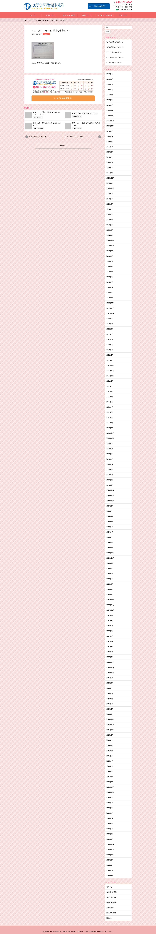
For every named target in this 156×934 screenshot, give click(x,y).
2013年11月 (110, 849)
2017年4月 (109, 641)
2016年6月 (109, 688)
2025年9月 (109, 131)
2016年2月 (109, 709)
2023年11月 (110, 245)
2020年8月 (109, 448)
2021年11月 (110, 370)
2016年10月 (110, 672)
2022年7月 (109, 329)
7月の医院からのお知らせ (114, 52)
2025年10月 (110, 126)
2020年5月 (109, 464)
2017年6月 (109, 631)
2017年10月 (110, 610)
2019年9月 (109, 506)
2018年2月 (109, 589)
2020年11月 (110, 433)
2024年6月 (109, 209)
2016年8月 (109, 678)
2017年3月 (109, 646)
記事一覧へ (63, 145)
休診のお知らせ (111, 902)
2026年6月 (109, 84)
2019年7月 (109, 516)
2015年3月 (109, 766)
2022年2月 (109, 355)
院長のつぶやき (111, 913)
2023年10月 (110, 251)
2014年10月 (110, 792)
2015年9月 (109, 735)
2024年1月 (109, 235)
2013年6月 (109, 870)
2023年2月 (109, 292)
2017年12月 (110, 599)
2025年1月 (109, 173)
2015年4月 (109, 761)
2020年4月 (109, 469)
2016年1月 (109, 714)
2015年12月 (110, 719)
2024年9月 (109, 193)
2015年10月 (110, 730)
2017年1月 (109, 657)
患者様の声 (46, 34)
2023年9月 (109, 256)
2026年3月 (109, 100)
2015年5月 (109, 756)
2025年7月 (109, 141)
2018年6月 (109, 579)
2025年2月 (109, 167)
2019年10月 (110, 501)
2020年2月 (109, 480)
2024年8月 (109, 199)
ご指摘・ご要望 (111, 892)
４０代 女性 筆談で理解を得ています (85, 113)
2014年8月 (109, 803)
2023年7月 (109, 266)
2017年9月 (109, 615)
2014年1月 (109, 839)
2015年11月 (110, 724)
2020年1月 (109, 485)
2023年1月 (109, 298)
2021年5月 (109, 402)
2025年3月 (109, 162)
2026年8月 (109, 74)
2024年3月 (109, 225)
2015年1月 (109, 777)
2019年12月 (110, 490)
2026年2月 (109, 105)
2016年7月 (109, 683)
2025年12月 (110, 115)
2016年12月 (110, 662)
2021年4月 (109, 407)
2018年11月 (110, 558)
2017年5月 (109, 636)
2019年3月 (109, 537)
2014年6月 (109, 813)
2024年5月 (109, 214)
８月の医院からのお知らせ (115, 47)
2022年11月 (110, 308)
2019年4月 (109, 532)
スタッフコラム (111, 897)
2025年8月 (109, 136)
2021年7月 (109, 391)
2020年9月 (109, 443)
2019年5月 (109, 527)
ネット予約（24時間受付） (98, 6)
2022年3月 (109, 350)
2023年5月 (109, 277)
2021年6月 (109, 396)
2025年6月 (109, 147)
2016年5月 (109, 693)
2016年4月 (109, 698)
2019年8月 (109, 511)
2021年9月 (109, 381)
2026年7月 (109, 79)
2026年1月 (109, 110)
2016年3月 (109, 704)
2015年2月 (109, 771)
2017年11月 (110, 605)
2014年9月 (109, 797)
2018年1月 (109, 594)
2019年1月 (109, 547)
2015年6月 (109, 751)
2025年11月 (110, 121)
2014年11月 (110, 787)
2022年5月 (109, 339)
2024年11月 (110, 183)
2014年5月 (109, 818)
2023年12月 (110, 240)
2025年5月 (109, 152)
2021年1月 (109, 422)
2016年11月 (110, 667)
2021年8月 (109, 386)
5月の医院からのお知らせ (114, 63)
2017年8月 (109, 620)
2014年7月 (109, 808)
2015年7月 (109, 745)
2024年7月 (109, 204)
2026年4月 (109, 94)
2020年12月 (110, 428)
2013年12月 (110, 844)
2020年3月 (109, 475)
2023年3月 (109, 287)
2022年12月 (110, 303)
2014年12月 (110, 782)
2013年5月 (109, 875)
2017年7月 (109, 625)
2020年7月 (109, 454)
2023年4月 (109, 282)
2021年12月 (110, 365)
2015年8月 (109, 740)
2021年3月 (109, 412)
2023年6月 (109, 271)
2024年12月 (110, 178)
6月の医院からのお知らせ (114, 57)
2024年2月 (109, 230)
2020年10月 (110, 438)
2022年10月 (110, 313)
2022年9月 (109, 318)
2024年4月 (109, 219)
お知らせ (109, 887)
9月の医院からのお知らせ (114, 42)
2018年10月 (110, 563)
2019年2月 (109, 542)
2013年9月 (109, 860)
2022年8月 (109, 324)
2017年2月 (109, 652)
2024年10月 (110, 188)
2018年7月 (109, 573)
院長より (109, 918)
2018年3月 (109, 584)
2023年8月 (109, 261)
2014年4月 (109, 823)
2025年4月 (109, 157)
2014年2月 (109, 834)
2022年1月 (109, 360)
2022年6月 (109, 334)
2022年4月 (109, 344)
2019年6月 (109, 521)
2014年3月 (109, 829)
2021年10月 (110, 376)
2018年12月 (110, 553)
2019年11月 (110, 495)
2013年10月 (110, 855)
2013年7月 (109, 865)
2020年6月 (109, 459)
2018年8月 (109, 568)
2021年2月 (109, 417)
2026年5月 (109, 89)
